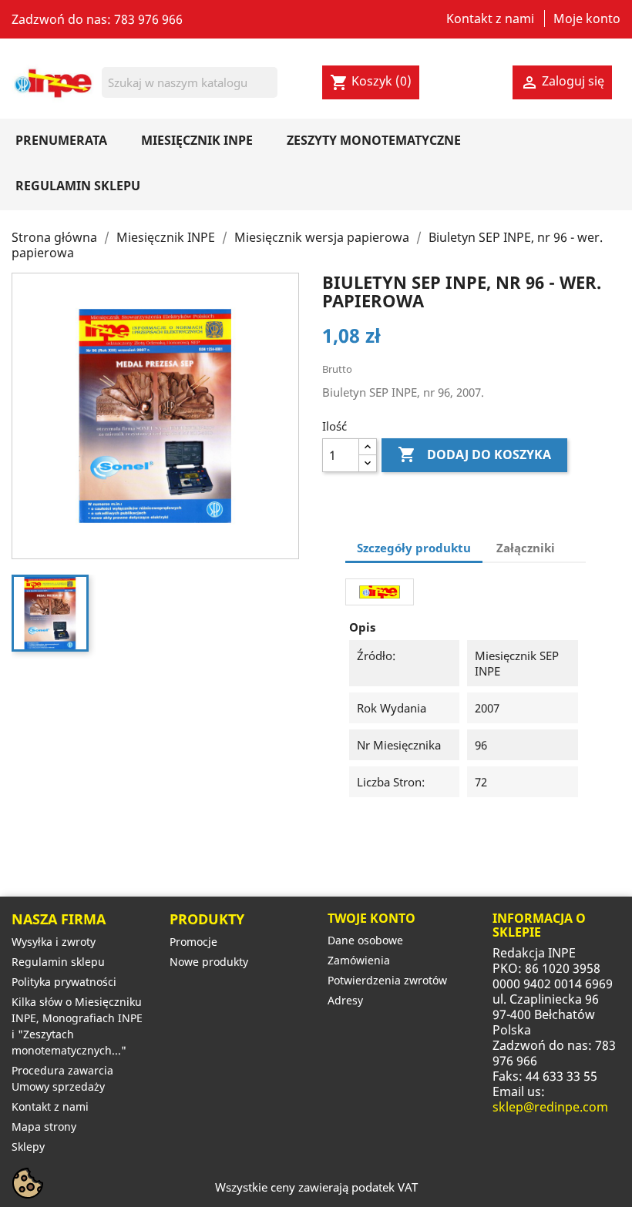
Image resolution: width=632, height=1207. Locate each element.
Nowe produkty (209, 961)
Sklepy (28, 1146)
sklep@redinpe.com (550, 1106)
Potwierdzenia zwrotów (387, 980)
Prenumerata (61, 140)
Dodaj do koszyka (474, 454)
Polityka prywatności (64, 981)
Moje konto (586, 18)
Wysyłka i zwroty (54, 941)
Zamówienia (359, 960)
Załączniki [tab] (525, 547)
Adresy (345, 1000)
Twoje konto (371, 918)
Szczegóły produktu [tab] (414, 547)
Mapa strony (44, 1126)
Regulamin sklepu (77, 185)
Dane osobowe (365, 940)
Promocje (193, 941)
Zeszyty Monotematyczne (374, 140)
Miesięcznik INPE (197, 140)
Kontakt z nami (490, 18)
